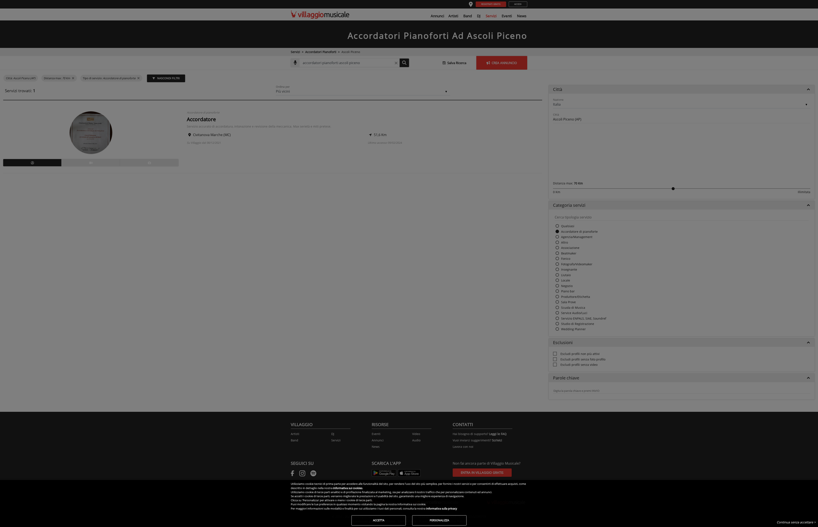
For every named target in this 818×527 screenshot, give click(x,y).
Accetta (378, 520)
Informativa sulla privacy (441, 508)
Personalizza (439, 520)
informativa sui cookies (347, 488)
